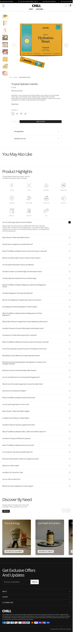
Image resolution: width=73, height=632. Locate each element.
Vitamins (15, 77)
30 (21, 114)
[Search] (66, 6)
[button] (14, 6)
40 (26, 114)
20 (17, 114)
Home (10, 77)
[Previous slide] (14, 45)
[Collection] (16, 537)
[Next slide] (66, 45)
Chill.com (56, 629)
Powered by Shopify (65, 629)
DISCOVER (39, 9)
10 (13, 114)
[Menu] (3, 6)
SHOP (31, 9)
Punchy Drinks (17, 91)
